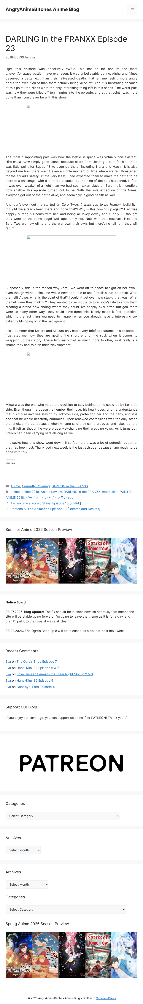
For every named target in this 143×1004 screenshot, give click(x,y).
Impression (110, 492)
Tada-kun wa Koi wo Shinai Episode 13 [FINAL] (46, 503)
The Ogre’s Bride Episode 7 (37, 661)
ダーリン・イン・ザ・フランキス (49, 497)
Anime (15, 486)
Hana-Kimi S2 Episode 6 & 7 (38, 668)
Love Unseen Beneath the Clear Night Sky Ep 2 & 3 (55, 674)
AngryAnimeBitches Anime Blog (42, 9)
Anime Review (51, 492)
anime (15, 492)
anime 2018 (30, 492)
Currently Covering (36, 486)
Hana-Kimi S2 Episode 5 (35, 680)
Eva (8, 661)
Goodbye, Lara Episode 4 (36, 687)
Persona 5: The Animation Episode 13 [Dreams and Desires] (55, 509)
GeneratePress (106, 998)
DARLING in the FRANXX (70, 486)
